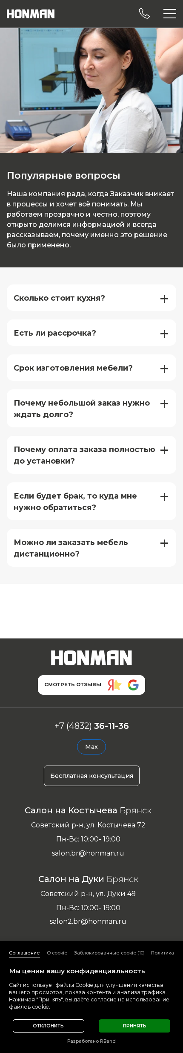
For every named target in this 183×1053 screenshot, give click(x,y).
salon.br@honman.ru (88, 853)
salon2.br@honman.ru (88, 921)
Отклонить (48, 1026)
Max (91, 747)
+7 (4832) (91, 726)
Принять (134, 1026)
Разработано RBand (91, 1041)
